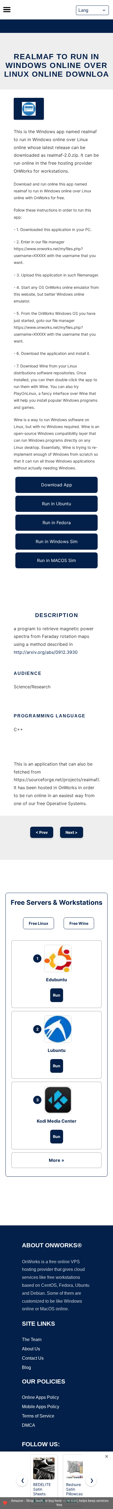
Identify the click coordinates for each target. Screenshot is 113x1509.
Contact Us (33, 1358)
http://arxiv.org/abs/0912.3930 (46, 652)
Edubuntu (56, 979)
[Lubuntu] (59, 1029)
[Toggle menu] (7, 9)
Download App (56, 484)
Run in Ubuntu (56, 503)
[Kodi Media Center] (59, 1100)
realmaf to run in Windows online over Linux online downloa (56, 65)
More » (56, 1160)
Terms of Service (38, 1416)
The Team (31, 1339)
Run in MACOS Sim (56, 560)
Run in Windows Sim (57, 541)
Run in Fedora (57, 522)
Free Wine (78, 923)
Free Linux (38, 923)
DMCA (28, 1425)
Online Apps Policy (40, 1397)
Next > (72, 832)
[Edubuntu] (59, 958)
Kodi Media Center (57, 1121)
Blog (26, 1367)
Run (56, 995)
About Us (31, 1349)
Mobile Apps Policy (40, 1406)
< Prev (42, 832)
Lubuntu (57, 1050)
